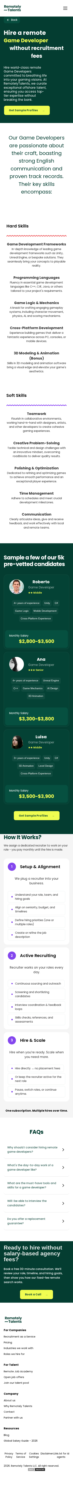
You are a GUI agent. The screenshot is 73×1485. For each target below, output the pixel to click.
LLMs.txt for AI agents (61, 1455)
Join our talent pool (16, 1383)
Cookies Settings (34, 1455)
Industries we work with (18, 1348)
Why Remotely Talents (18, 1406)
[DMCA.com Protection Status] (36, 1469)
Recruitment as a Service (19, 1336)
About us (9, 1400)
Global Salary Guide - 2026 (21, 1441)
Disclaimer (47, 1453)
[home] (12, 8)
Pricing (8, 1342)
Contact (9, 1412)
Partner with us (13, 1417)
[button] (65, 8)
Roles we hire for (14, 1354)
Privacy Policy (9, 1455)
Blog (6, 1435)
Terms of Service (20, 1455)
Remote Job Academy (18, 1371)
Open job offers (14, 1377)
